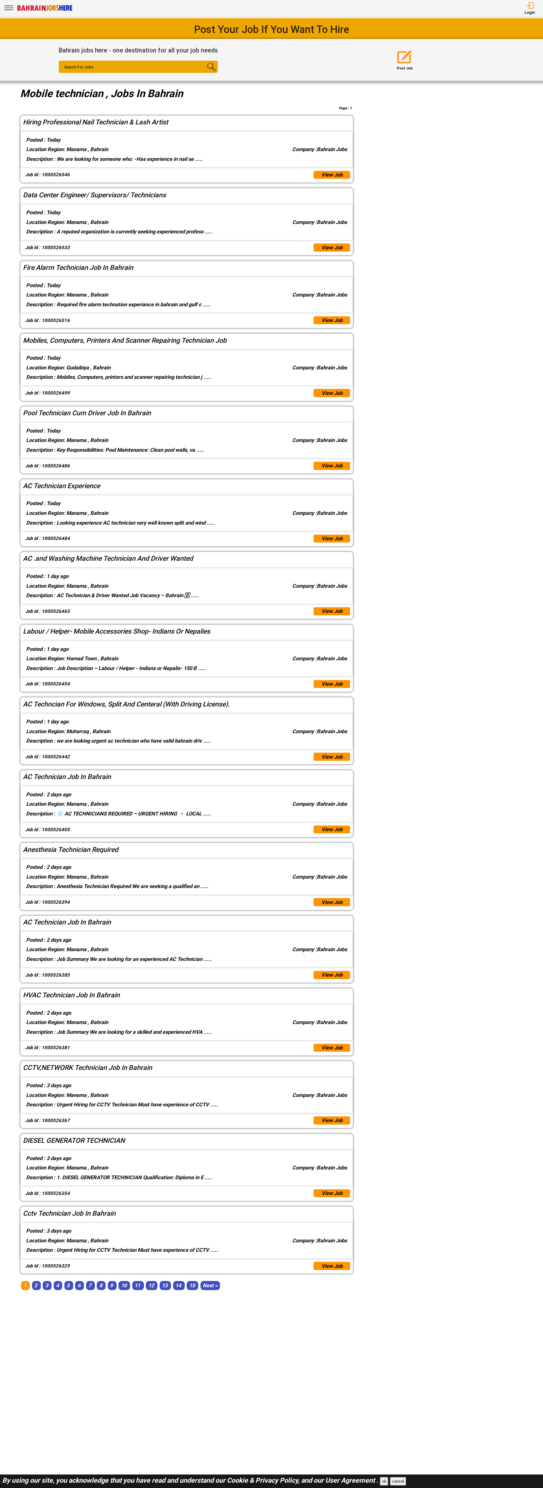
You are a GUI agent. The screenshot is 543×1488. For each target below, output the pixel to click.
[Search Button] (205, 72)
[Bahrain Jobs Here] (45, 10)
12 (151, 1286)
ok (384, 1481)
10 (124, 1286)
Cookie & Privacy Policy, (264, 1480)
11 (137, 1286)
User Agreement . (351, 1480)
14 (178, 1286)
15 (192, 1286)
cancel (398, 1481)
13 (164, 1286)
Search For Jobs (78, 67)
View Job (332, 175)
